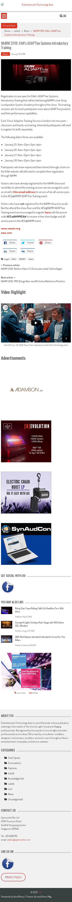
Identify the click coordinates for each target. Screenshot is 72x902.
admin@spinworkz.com (18, 839)
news (31, 259)
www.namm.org (10, 228)
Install (11, 773)
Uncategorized (15, 799)
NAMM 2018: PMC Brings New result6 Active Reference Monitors (33, 281)
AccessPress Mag (42, 896)
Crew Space (14, 757)
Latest (17, 30)
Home (7, 30)
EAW (14, 259)
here (48, 212)
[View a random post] (64, 16)
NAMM (22, 259)
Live (10, 789)
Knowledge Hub (16, 778)
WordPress (19, 896)
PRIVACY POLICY (13, 877)
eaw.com (6, 232)
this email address (24, 192)
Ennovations (14, 763)
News (26, 30)
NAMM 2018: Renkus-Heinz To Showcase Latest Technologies (31, 269)
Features (12, 768)
